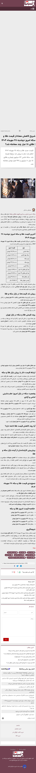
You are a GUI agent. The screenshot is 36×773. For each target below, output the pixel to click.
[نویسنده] (33, 211)
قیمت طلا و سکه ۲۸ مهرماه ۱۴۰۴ (16, 557)
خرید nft (18, 736)
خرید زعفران (18, 729)
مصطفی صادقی (27, 210)
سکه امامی (8, 555)
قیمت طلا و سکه (15, 214)
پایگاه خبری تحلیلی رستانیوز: (27, 214)
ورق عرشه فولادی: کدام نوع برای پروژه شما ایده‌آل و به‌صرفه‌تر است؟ (19, 654)
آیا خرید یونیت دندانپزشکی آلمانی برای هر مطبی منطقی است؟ (20, 663)
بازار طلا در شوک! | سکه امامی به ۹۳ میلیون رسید (23, 585)
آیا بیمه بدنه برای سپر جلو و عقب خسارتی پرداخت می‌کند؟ (21, 651)
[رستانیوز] (26, 3)
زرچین (18, 725)
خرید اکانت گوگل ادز (18, 732)
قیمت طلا (21, 552)
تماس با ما (22, 749)
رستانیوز (9, 758)
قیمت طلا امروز (29, 555)
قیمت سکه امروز (18, 555)
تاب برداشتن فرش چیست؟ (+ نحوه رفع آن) (24, 657)
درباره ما (12, 749)
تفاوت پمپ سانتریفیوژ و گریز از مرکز (26, 660)
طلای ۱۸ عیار (30, 557)
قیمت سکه (30, 552)
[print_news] (19, 131)
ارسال (6, 639)
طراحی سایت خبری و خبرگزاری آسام (15, 766)
